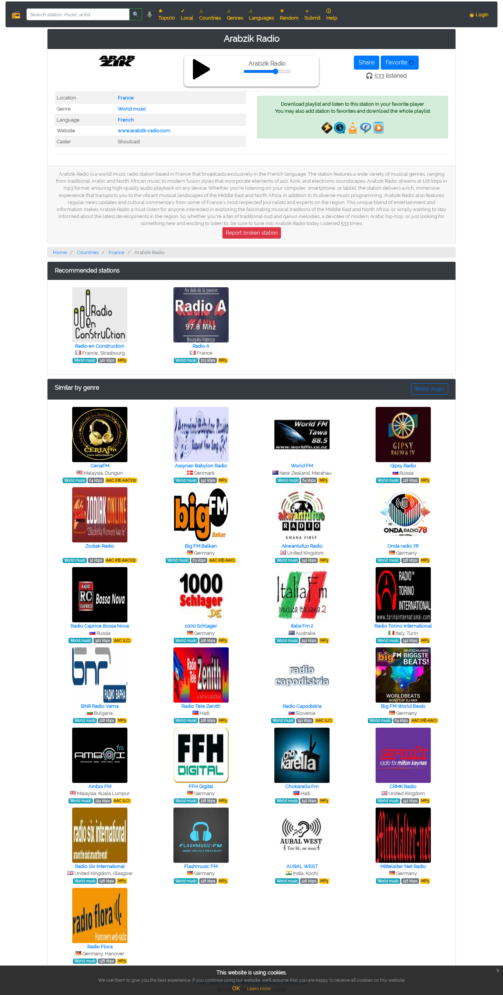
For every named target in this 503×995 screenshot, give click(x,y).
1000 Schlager (201, 626)
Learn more (259, 988)
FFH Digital (201, 786)
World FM (302, 465)
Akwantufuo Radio (302, 546)
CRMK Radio (403, 786)
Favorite (397, 62)
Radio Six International (100, 866)
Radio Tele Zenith (201, 706)
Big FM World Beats (403, 706)
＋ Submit (312, 14)
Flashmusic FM (201, 866)
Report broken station (252, 233)
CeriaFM (100, 465)
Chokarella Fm (302, 786)
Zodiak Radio (99, 546)
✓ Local (187, 14)
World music (132, 109)
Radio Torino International (403, 626)
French (126, 120)
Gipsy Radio (403, 465)
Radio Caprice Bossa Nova (100, 626)
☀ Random (289, 14)
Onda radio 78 (403, 546)
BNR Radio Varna (100, 706)
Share (366, 62)
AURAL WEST (302, 866)
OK (236, 988)
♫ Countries (210, 14)
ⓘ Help (331, 14)
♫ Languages (261, 14)
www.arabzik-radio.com (144, 130)
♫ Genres (235, 14)
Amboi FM (99, 786)
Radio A (201, 346)
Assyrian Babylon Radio (201, 465)
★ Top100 (166, 14)
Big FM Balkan (201, 546)
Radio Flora (100, 946)
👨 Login (479, 14)
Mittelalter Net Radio (403, 866)
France (126, 98)
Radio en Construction (99, 346)
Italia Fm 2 (302, 626)
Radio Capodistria (302, 706)
